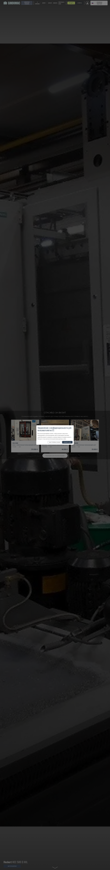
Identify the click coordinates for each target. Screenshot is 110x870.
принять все (67, 442)
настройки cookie (54, 442)
